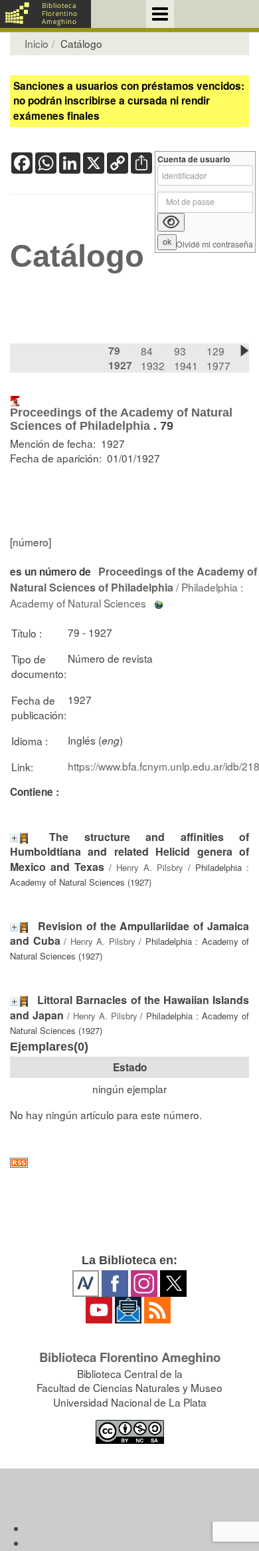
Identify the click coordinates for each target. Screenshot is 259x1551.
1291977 (218, 358)
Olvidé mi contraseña (214, 244)
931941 (186, 358)
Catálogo (77, 256)
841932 (153, 358)
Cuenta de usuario (193, 159)
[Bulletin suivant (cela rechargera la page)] (244, 350)
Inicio (36, 43)
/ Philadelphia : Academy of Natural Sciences (133, 587)
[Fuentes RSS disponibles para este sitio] (129, 1163)
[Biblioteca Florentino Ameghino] (45, 14)
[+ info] (14, 838)
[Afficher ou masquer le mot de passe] (171, 222)
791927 (120, 358)
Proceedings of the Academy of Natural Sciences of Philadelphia (121, 419)
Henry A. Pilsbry (149, 867)
